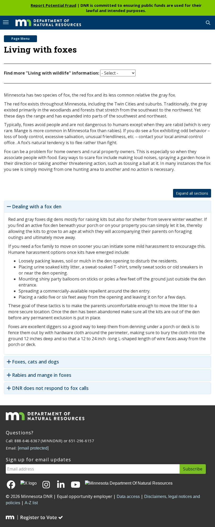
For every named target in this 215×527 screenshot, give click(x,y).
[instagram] (46, 485)
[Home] (44, 22)
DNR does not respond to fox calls (50, 388)
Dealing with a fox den (36, 207)
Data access (128, 496)
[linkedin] (61, 485)
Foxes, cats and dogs (35, 362)
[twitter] (28, 483)
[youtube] (75, 485)
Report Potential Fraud (53, 5)
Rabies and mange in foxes (41, 375)
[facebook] (11, 485)
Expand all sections (192, 193)
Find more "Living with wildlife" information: (51, 73)
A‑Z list (31, 503)
